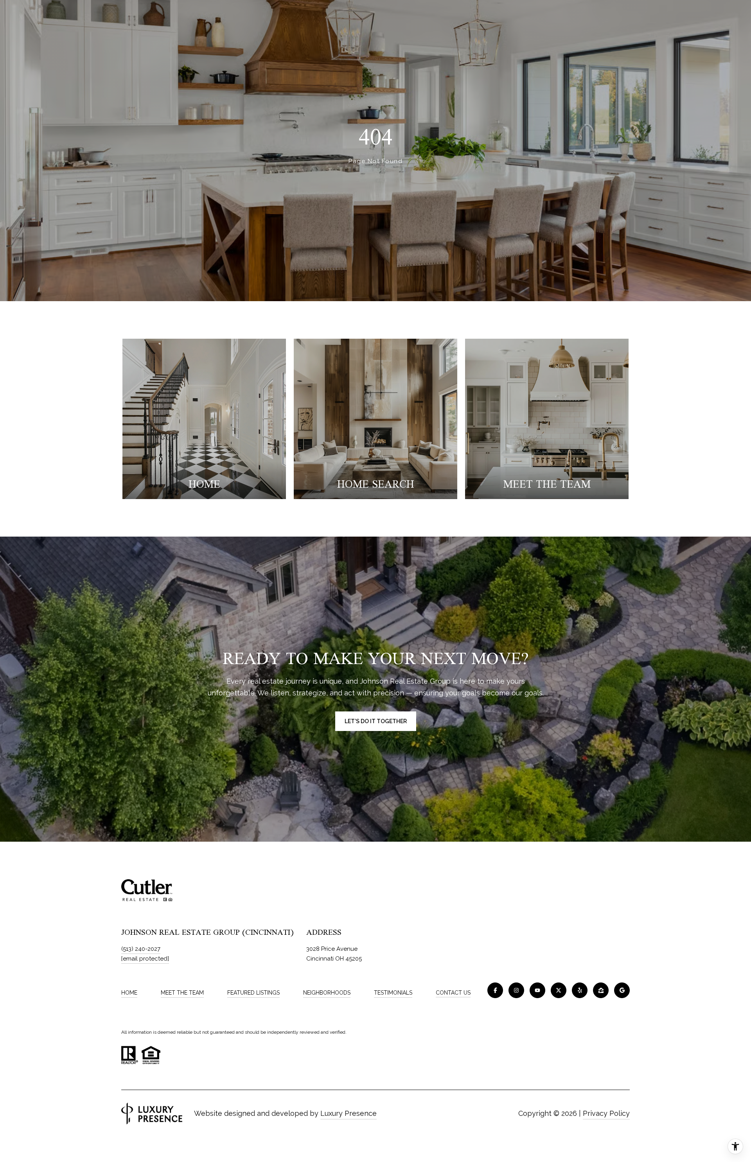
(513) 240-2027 (140, 948)
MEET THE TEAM (182, 993)
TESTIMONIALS (393, 993)
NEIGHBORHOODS (326, 993)
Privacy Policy (606, 1113)
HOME (129, 993)
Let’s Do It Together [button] (376, 721)
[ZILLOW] (601, 990)
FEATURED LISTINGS (253, 993)
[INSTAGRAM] (516, 990)
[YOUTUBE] (537, 990)
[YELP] (580, 990)
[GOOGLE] (622, 990)
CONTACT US (453, 993)
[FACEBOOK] (495, 990)
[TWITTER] (558, 990)
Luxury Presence (348, 1113)
